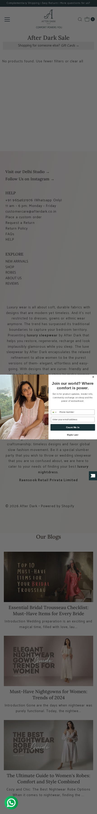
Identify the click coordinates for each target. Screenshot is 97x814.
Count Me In (73, 427)
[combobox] (54, 412)
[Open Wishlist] (93, 475)
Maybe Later (72, 435)
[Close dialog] (93, 377)
